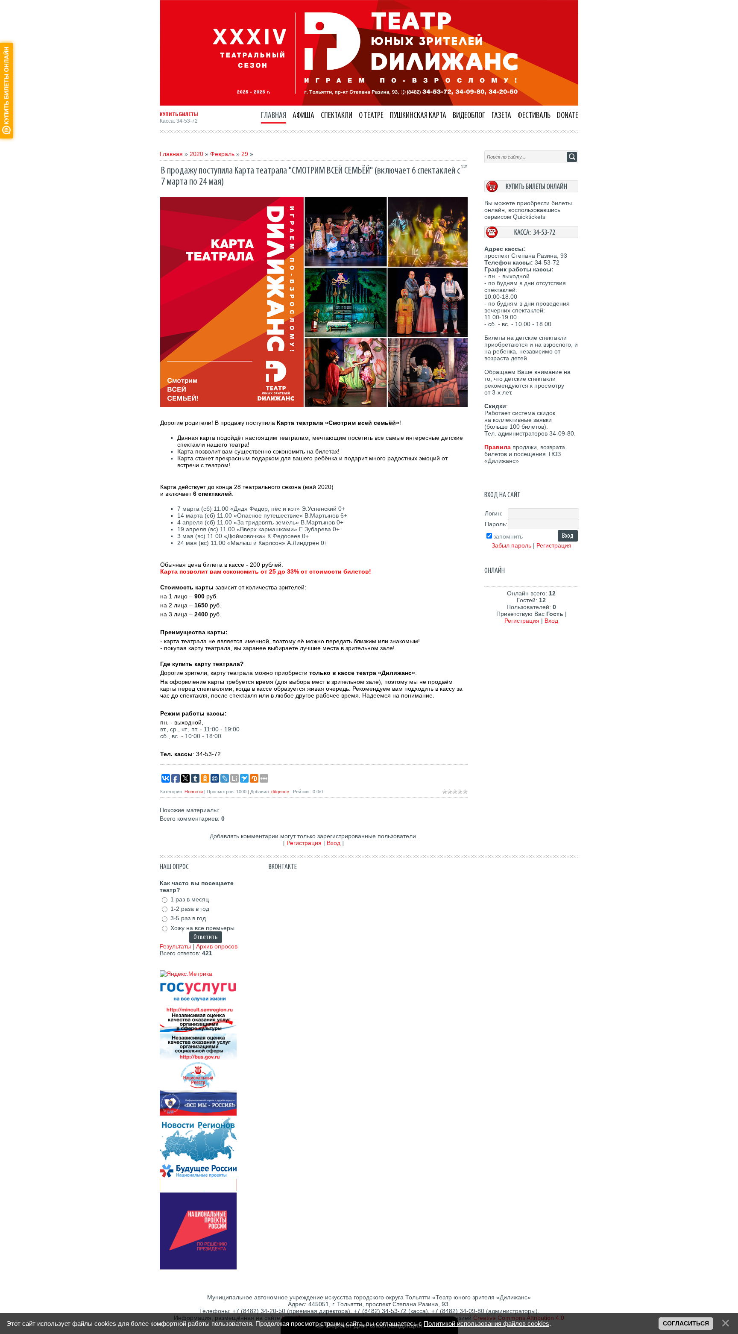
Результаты (175, 946)
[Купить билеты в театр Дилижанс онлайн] (531, 190)
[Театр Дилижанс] (369, 103)
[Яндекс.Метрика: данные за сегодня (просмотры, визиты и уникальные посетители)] (186, 973)
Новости (193, 791)
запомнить (508, 536)
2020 (196, 153)
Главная (171, 153)
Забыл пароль (511, 545)
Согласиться (686, 1323)
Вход (333, 842)
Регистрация (304, 842)
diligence (280, 791)
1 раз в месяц (189, 899)
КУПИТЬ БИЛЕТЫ (179, 114)
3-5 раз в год (188, 918)
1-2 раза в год (189, 908)
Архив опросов (216, 946)
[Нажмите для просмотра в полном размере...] (314, 404)
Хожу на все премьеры (202, 928)
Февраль (222, 153)
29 (244, 153)
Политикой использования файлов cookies (486, 1323)
